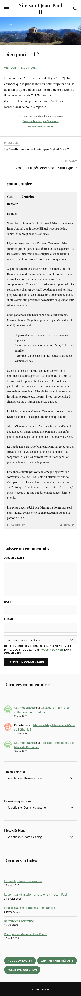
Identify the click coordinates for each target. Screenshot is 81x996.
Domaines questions (17, 801)
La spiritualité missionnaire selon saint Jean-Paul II (37, 894)
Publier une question (40, 126)
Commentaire (15, 558)
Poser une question (22, 969)
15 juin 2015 (29, 67)
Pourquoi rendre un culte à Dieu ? (25, 934)
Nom (8, 601)
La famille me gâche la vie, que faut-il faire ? (36, 149)
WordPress (41, 989)
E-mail (10, 619)
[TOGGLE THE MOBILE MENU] (6, 9)
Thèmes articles (14, 771)
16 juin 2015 (18, 525)
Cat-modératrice (25, 707)
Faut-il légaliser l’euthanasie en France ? (29, 907)
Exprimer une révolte (57, 960)
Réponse (69, 525)
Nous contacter (20, 960)
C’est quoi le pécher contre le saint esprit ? (46, 168)
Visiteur (10, 67)
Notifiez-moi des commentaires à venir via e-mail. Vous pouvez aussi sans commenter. (38, 649)
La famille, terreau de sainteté (23, 881)
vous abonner (52, 649)
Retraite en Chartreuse (19, 921)
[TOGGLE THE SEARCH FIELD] (75, 9)
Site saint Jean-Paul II (40, 8)
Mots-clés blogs (14, 830)
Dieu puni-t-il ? (21, 54)
